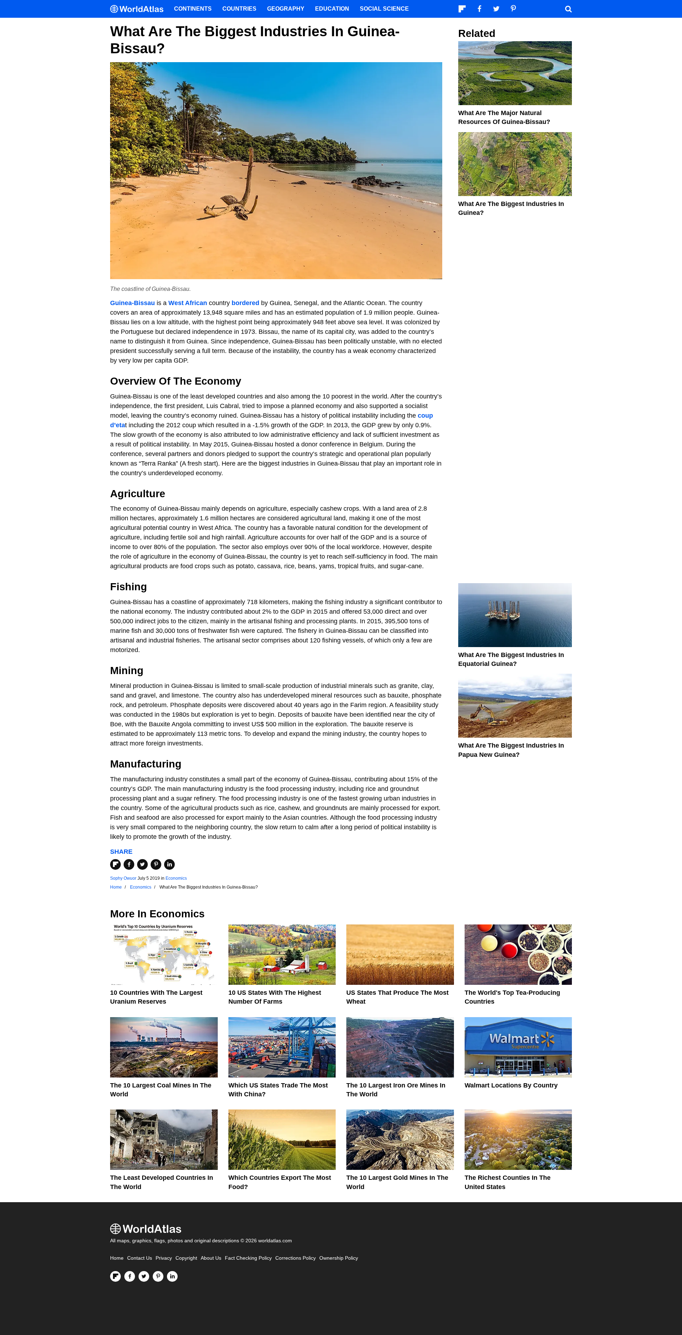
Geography (285, 9)
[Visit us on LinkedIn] (172, 1276)
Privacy (164, 1258)
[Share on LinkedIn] (169, 864)
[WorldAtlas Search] (568, 9)
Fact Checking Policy (248, 1258)
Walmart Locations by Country (511, 1085)
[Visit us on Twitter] (144, 1276)
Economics (176, 878)
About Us (211, 1258)
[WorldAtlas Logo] (139, 9)
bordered (245, 302)
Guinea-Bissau (132, 302)
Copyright (186, 1258)
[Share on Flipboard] (115, 864)
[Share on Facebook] (129, 864)
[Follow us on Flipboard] (115, 1276)
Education (332, 9)
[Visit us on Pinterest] (158, 1276)
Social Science (384, 9)
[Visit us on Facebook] (129, 1276)
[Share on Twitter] (142, 864)
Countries (239, 9)
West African (187, 302)
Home (117, 1258)
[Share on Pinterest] (156, 864)
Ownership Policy (338, 1258)
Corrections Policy (295, 1258)
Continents (193, 9)
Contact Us (139, 1258)
